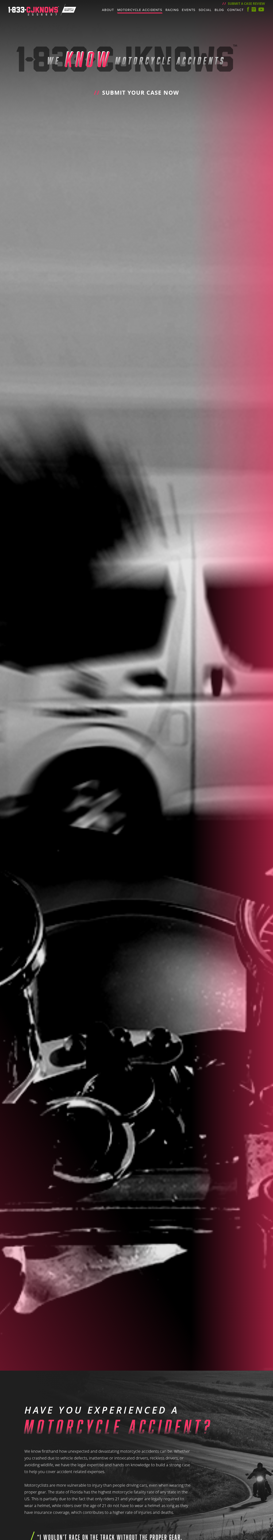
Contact (235, 10)
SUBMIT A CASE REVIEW (243, 3)
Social (205, 10)
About (108, 10)
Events (188, 10)
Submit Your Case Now (136, 92)
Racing (172, 10)
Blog (219, 10)
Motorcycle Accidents (139, 10)
